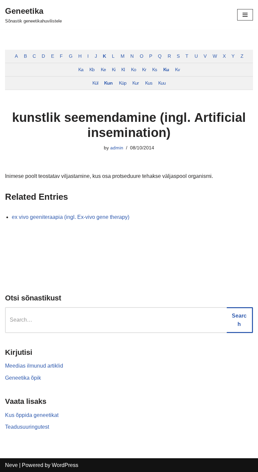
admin (116, 147)
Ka (80, 69)
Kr (144, 69)
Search (239, 320)
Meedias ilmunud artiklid (34, 366)
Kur (135, 83)
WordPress (65, 465)
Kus (148, 83)
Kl (123, 69)
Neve (11, 465)
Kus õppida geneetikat (31, 415)
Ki (113, 69)
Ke (103, 69)
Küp (122, 83)
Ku (166, 69)
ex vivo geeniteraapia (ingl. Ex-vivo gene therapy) (70, 217)
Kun (108, 83)
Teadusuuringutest (27, 427)
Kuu (162, 83)
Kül (95, 83)
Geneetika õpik (23, 378)
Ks (154, 69)
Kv (177, 69)
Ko (133, 69)
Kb (91, 69)
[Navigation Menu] (245, 14)
